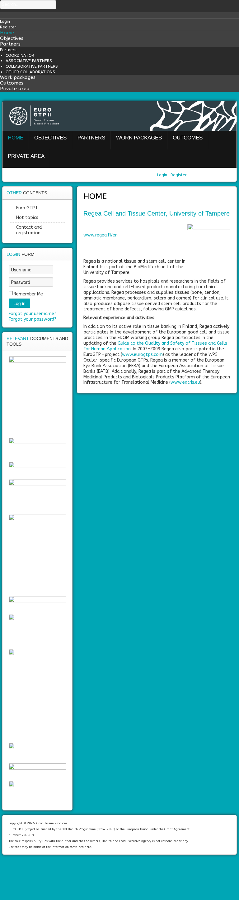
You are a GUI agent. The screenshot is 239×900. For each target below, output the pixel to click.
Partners (10, 44)
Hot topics (27, 217)
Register (179, 175)
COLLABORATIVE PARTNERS (32, 66)
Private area (15, 88)
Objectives (11, 38)
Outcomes (11, 83)
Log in (19, 303)
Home (7, 33)
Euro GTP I (26, 208)
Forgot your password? (32, 319)
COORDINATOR (20, 55)
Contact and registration (29, 230)
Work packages (17, 77)
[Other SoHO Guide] (37, 694)
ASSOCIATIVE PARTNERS (29, 60)
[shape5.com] (119, 872)
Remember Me (28, 294)
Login (162, 175)
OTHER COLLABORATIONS (30, 72)
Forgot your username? (32, 313)
